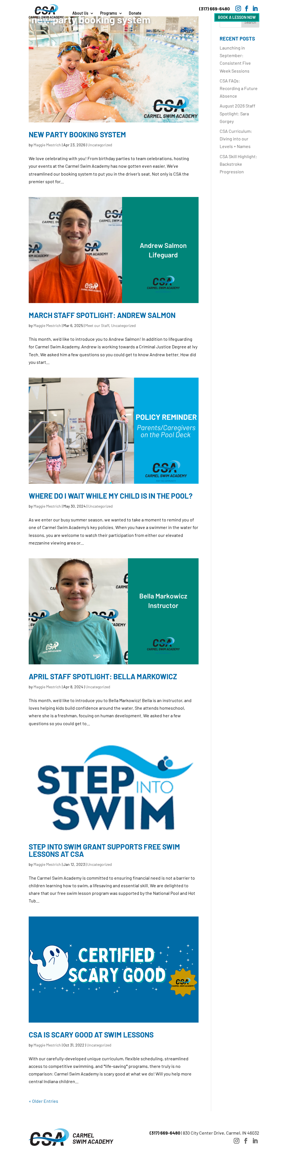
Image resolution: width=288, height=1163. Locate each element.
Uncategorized (99, 144)
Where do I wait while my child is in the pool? (111, 495)
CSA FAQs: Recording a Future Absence (239, 88)
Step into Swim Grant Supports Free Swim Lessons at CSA (104, 850)
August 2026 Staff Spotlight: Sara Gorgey (237, 113)
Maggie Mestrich (47, 144)
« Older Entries (43, 1101)
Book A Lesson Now (237, 17)
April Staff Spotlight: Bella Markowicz (103, 676)
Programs (108, 13)
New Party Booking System (77, 134)
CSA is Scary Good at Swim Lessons (91, 1034)
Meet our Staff (97, 325)
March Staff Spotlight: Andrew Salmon (102, 315)
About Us (80, 13)
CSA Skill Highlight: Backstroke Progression (238, 164)
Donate (135, 13)
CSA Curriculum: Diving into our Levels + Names (236, 138)
